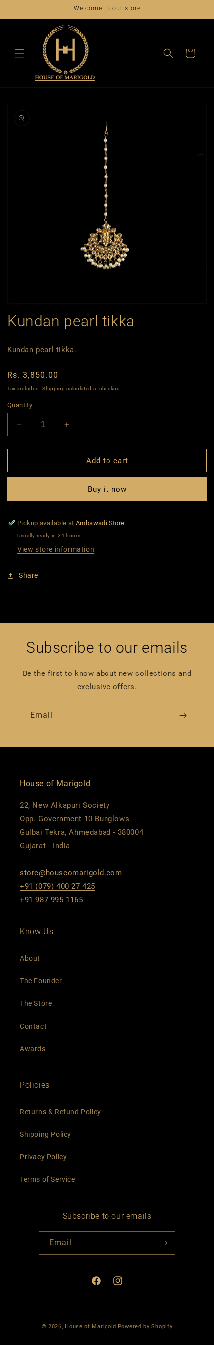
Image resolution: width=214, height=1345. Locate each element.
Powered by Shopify (145, 1326)
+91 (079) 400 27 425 (57, 886)
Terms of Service (47, 1179)
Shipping (53, 388)
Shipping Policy (45, 1134)
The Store (36, 1003)
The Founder (41, 981)
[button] (20, 53)
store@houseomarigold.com (71, 872)
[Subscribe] (183, 715)
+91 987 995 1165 (51, 899)
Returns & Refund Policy (60, 1112)
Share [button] (28, 575)
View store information (55, 549)
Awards (33, 1049)
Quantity (19, 405)
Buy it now (107, 489)
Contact (33, 1026)
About (30, 958)
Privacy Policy (43, 1157)
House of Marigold (90, 1326)
